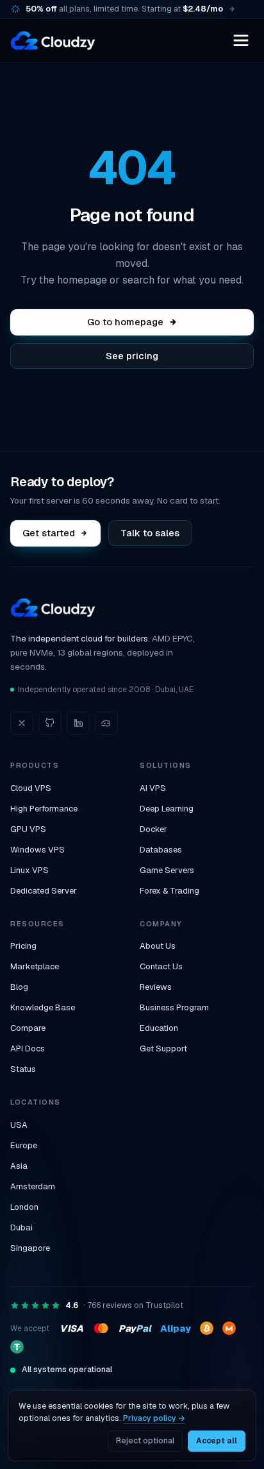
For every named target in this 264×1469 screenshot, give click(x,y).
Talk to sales (149, 533)
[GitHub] (50, 722)
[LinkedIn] (78, 722)
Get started (48, 533)
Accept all (216, 1441)
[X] (21, 722)
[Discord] (106, 722)
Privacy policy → (154, 1418)
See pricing (132, 356)
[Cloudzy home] (52, 40)
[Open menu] (241, 40)
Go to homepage (125, 322)
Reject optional (145, 1441)
